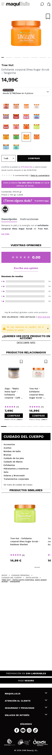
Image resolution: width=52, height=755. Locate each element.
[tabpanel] (26, 33)
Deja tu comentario (40, 175)
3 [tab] (17, 57)
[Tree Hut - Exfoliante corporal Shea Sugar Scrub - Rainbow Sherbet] (37, 127)
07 (22, 167)
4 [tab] (26, 57)
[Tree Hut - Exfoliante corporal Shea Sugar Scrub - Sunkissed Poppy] (26, 127)
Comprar (13, 415)
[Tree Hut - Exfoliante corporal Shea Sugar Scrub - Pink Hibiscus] (16, 127)
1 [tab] (4, 426)
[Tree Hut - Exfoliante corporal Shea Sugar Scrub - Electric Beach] (16, 137)
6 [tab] (43, 57)
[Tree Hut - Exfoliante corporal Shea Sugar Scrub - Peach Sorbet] (6, 127)
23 (26, 167)
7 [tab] (42, 426)
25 (30, 167)
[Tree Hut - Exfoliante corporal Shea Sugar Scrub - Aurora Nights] (16, 147)
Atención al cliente (18, 700)
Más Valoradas (10, 317)
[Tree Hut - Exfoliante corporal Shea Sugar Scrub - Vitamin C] (26, 106)
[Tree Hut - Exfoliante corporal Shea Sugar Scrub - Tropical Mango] (16, 106)
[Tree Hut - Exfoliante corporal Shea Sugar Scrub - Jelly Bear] (37, 137)
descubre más (26, 343)
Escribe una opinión (26, 268)
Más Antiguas (27, 317)
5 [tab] (34, 57)
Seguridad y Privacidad (19, 708)
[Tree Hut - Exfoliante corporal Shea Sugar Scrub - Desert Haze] (6, 116)
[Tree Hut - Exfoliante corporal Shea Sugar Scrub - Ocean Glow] (6, 147)
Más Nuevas (44, 317)
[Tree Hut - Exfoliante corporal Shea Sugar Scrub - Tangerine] (26, 137)
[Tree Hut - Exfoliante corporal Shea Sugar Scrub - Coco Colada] (37, 106)
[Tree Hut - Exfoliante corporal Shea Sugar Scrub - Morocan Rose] (6, 106)
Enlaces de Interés (17, 715)
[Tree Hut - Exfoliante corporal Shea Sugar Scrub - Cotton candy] (26, 116)
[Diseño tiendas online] (40, 742)
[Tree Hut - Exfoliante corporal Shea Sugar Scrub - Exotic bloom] (37, 116)
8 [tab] (48, 426)
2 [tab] (9, 57)
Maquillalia (12, 693)
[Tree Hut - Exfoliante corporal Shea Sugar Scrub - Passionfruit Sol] (6, 137)
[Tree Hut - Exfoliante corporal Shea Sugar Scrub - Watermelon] (16, 116)
